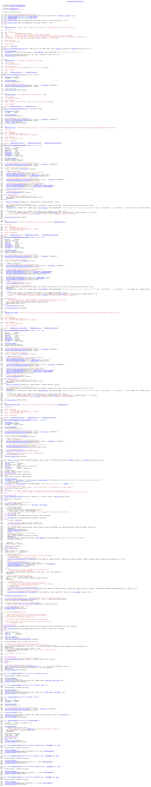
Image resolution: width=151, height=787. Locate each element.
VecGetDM (13, 712)
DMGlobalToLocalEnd (18, 176)
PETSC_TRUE (34, 504)
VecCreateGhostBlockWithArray (22, 588)
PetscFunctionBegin (10, 51)
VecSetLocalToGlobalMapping (33, 603)
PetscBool (61, 15)
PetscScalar (8, 152)
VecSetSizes (17, 563)
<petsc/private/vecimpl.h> (17, 6)
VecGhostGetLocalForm (19, 184)
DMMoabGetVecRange (31, 72)
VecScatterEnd (15, 761)
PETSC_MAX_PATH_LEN (25, 639)
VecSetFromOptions (16, 595)
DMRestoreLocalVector (19, 279)
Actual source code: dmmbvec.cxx (75, 1)
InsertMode (50, 745)
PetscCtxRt (34, 16)
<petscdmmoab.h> (14, 8)
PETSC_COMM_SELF (38, 52)
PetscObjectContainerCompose (19, 599)
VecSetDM (13, 607)
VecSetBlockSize (18, 565)
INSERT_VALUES (35, 174)
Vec (73, 15)
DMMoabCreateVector (10, 27)
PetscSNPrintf (15, 666)
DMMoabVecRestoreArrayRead (52, 143)
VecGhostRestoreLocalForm (20, 273)
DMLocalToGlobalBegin (19, 277)
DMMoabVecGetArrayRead (34, 143)
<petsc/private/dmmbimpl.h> (17, 5)
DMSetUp (66, 483)
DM (35, 15)
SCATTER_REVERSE (46, 271)
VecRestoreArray (17, 270)
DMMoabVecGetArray (10, 127)
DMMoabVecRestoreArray (17, 143)
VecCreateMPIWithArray (20, 592)
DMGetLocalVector (18, 173)
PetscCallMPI (9, 496)
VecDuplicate (31, 728)
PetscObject (26, 85)
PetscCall (8, 54)
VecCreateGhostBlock (20, 559)
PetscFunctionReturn (11, 55)
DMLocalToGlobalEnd (18, 278)
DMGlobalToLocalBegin (19, 174)
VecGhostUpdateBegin (19, 185)
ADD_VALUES (37, 271)
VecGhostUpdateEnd (18, 186)
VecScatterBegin (16, 751)
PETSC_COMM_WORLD (21, 483)
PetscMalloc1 (16, 202)
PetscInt (7, 150)
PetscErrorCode (12, 15)
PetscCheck (8, 52)
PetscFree (15, 305)
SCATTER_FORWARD (48, 185)
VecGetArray (16, 189)
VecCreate (13, 46)
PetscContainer (9, 77)
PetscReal (19, 480)
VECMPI (26, 566)
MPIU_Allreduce (17, 496)
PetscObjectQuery (16, 85)
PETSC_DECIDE (50, 563)
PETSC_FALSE (43, 504)
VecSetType (17, 566)
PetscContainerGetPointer (18, 86)
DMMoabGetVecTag (9, 60)
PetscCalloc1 (17, 523)
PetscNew (13, 503)
